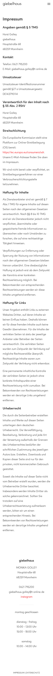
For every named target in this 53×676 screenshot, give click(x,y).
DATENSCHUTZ (33, 673)
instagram (26, 597)
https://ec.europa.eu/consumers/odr (23, 152)
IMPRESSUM (18, 673)
